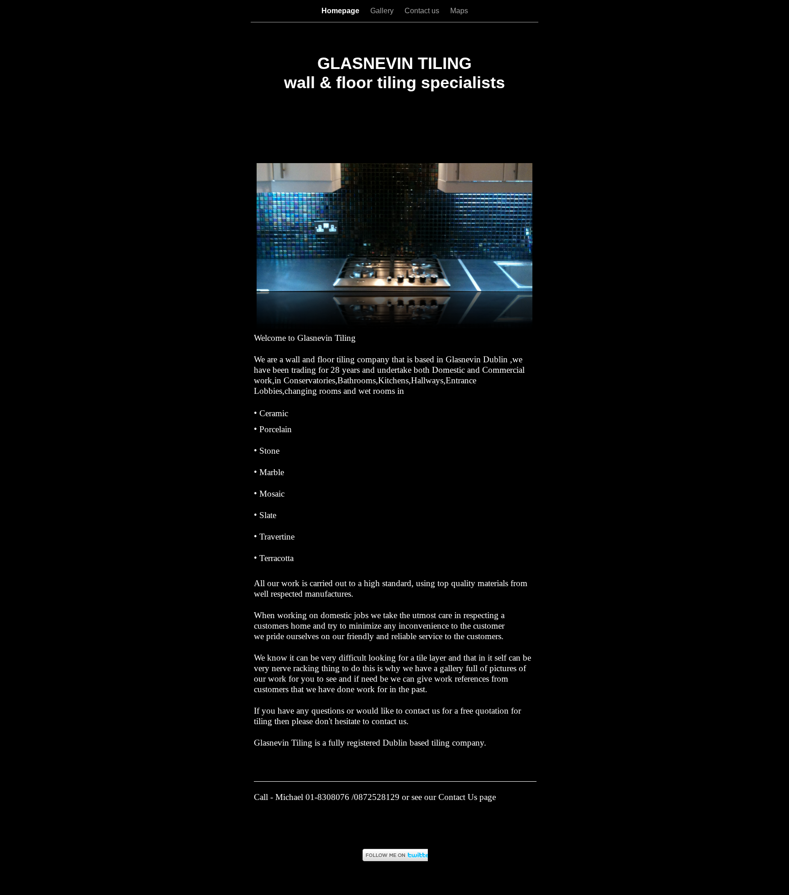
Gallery (382, 11)
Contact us (423, 11)
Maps (459, 11)
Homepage (341, 11)
